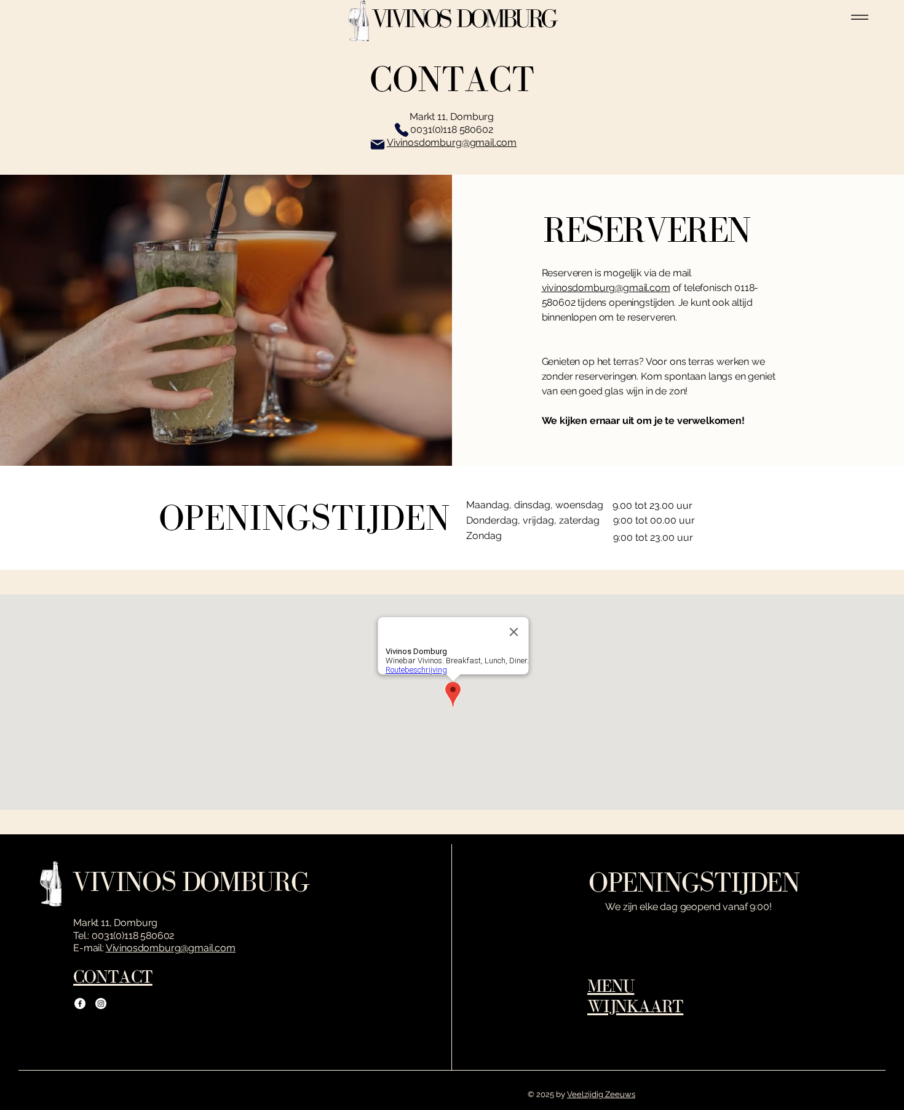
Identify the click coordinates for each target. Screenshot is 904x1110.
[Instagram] (101, 1003)
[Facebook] (80, 1003)
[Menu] (859, 16)
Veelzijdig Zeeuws (601, 1094)
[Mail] (378, 144)
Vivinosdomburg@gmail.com (171, 948)
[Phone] (402, 129)
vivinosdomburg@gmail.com (606, 287)
